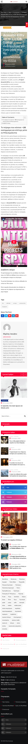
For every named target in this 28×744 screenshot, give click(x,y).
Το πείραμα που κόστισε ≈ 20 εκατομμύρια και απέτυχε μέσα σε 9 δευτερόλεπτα (13, 120)
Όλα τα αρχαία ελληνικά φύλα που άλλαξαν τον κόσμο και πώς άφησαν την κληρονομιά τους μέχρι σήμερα (13, 289)
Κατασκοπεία (22, 303)
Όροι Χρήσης (5, 702)
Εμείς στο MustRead (21, 705)
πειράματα (4, 306)
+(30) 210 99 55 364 (11, 677)
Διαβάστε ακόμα (6, 123)
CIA (3, 303)
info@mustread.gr (10, 680)
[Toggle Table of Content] (24, 117)
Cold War (8, 303)
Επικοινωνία (5, 709)
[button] (22, 374)
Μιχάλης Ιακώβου (11, 66)
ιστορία (15, 303)
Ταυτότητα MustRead (8, 705)
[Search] (26, 2)
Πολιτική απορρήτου (21, 702)
